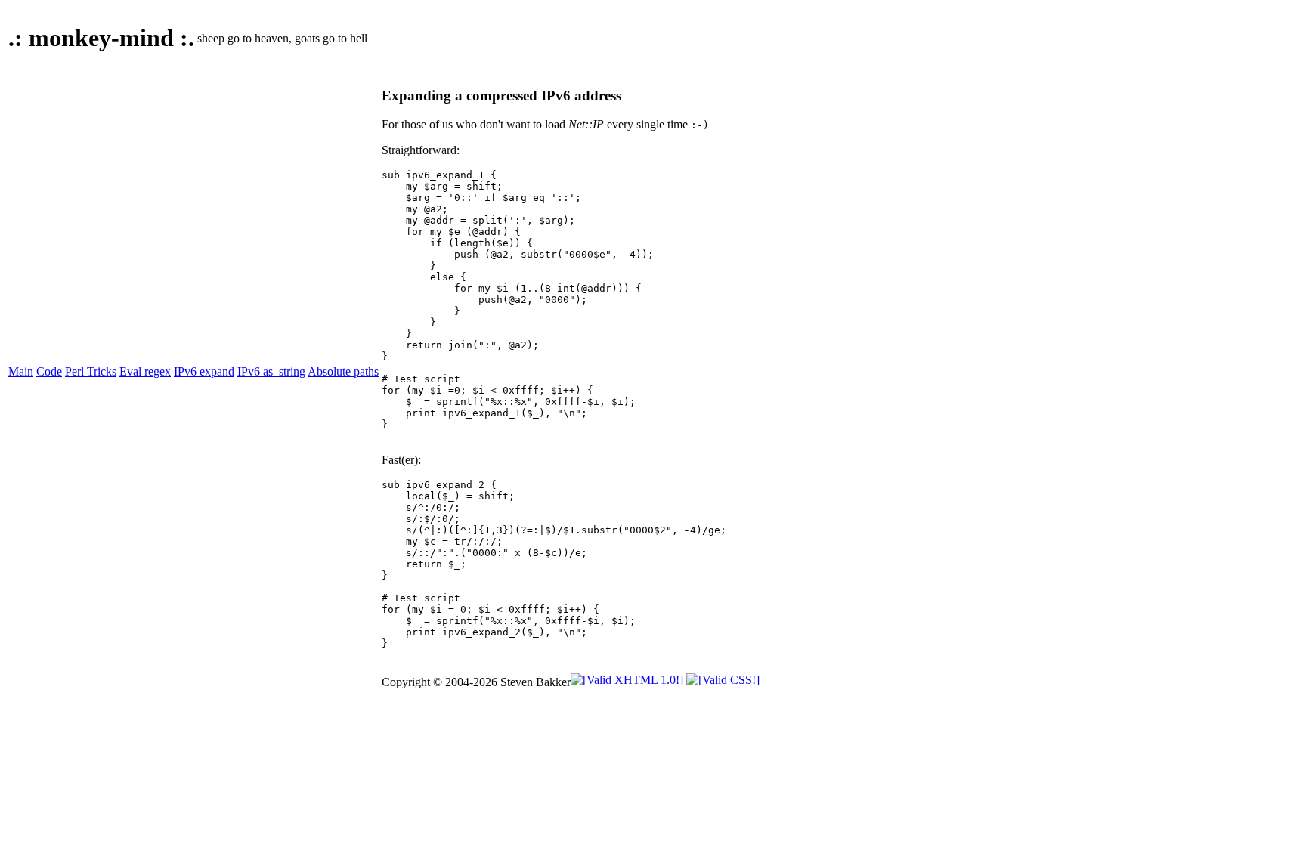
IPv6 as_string (271, 371)
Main (20, 371)
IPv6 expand (204, 371)
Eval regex (145, 371)
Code (49, 371)
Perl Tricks (90, 371)
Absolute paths (343, 371)
